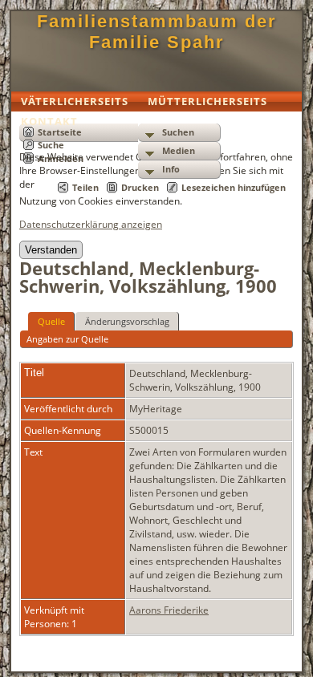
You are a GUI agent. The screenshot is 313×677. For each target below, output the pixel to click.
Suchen (178, 132)
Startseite (60, 132)
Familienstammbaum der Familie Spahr (157, 31)
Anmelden (60, 158)
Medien (178, 150)
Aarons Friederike (169, 610)
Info (171, 169)
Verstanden (51, 250)
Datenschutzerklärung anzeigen (90, 224)
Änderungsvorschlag (127, 321)
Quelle (51, 321)
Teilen (85, 187)
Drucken (140, 187)
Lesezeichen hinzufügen (233, 187)
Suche (51, 145)
